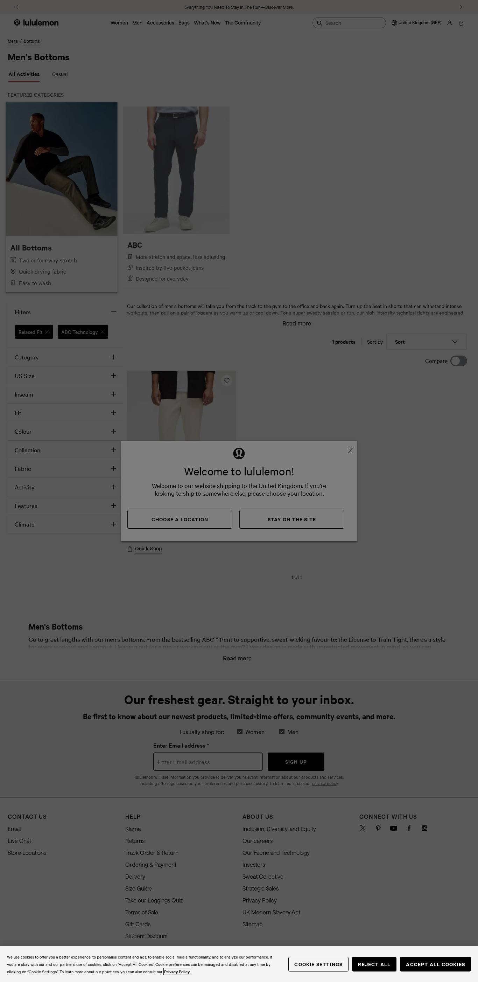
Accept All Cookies (435, 964)
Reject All (374, 964)
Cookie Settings (318, 964)
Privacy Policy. (177, 971)
